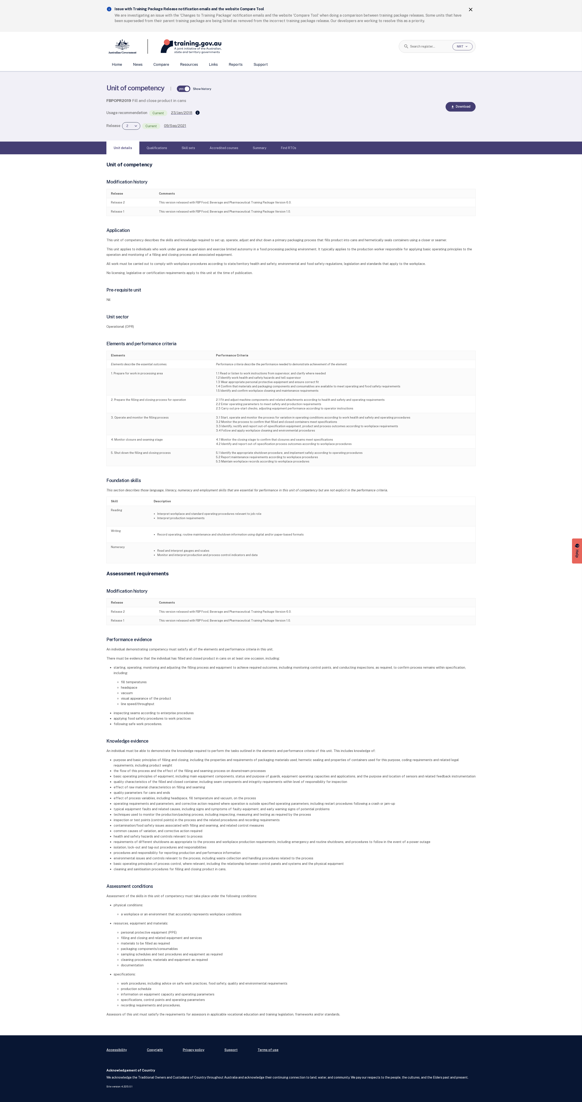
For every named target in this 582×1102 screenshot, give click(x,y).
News (138, 64)
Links (213, 64)
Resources (189, 64)
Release (113, 126)
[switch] (184, 89)
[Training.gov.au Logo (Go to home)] (184, 46)
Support (260, 64)
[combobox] (429, 46)
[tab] (122, 148)
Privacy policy (193, 1050)
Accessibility (116, 1050)
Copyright (155, 1050)
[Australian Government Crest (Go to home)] (127, 46)
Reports (236, 64)
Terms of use (268, 1050)
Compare (161, 64)
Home (117, 64)
